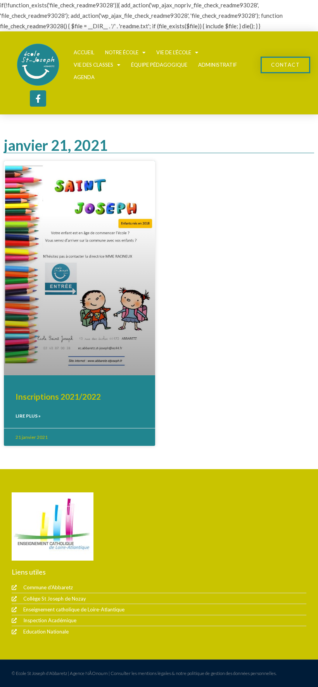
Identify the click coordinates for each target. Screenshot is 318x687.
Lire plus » (28, 416)
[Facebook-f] (38, 98)
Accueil (84, 52)
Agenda (84, 77)
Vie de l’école (173, 52)
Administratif (217, 65)
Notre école (121, 52)
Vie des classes (93, 65)
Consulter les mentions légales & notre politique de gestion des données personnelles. (194, 673)
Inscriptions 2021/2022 (58, 396)
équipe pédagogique (159, 65)
